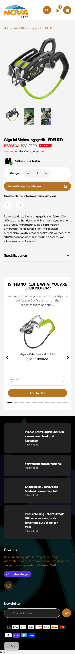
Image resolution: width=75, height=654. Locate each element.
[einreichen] (66, 612)
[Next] (20, 205)
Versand (9, 151)
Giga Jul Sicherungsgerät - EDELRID (34, 28)
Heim (7, 28)
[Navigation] (67, 10)
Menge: (14, 173)
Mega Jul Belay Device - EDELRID (37, 354)
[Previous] (8, 205)
